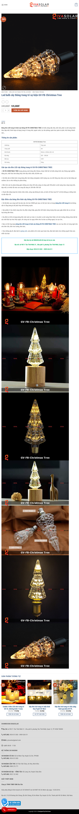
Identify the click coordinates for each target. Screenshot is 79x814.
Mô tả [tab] (3, 123)
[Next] (77, 699)
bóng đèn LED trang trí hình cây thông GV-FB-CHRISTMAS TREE (36, 224)
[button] (4, 4)
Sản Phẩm (4, 92)
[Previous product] (6, 101)
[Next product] (3, 101)
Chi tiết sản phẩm (39, 714)
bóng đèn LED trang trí (63, 203)
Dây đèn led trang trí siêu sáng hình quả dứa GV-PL (65, 708)
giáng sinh (24, 231)
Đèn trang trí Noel (38, 92)
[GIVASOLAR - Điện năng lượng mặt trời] (39, 5)
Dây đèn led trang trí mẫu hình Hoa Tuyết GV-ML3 (39, 708)
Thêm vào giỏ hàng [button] (13, 714)
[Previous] (1, 699)
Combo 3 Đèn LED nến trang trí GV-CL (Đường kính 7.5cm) (13, 708)
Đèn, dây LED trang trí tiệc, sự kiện (20, 92)
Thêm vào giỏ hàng (20, 110)
